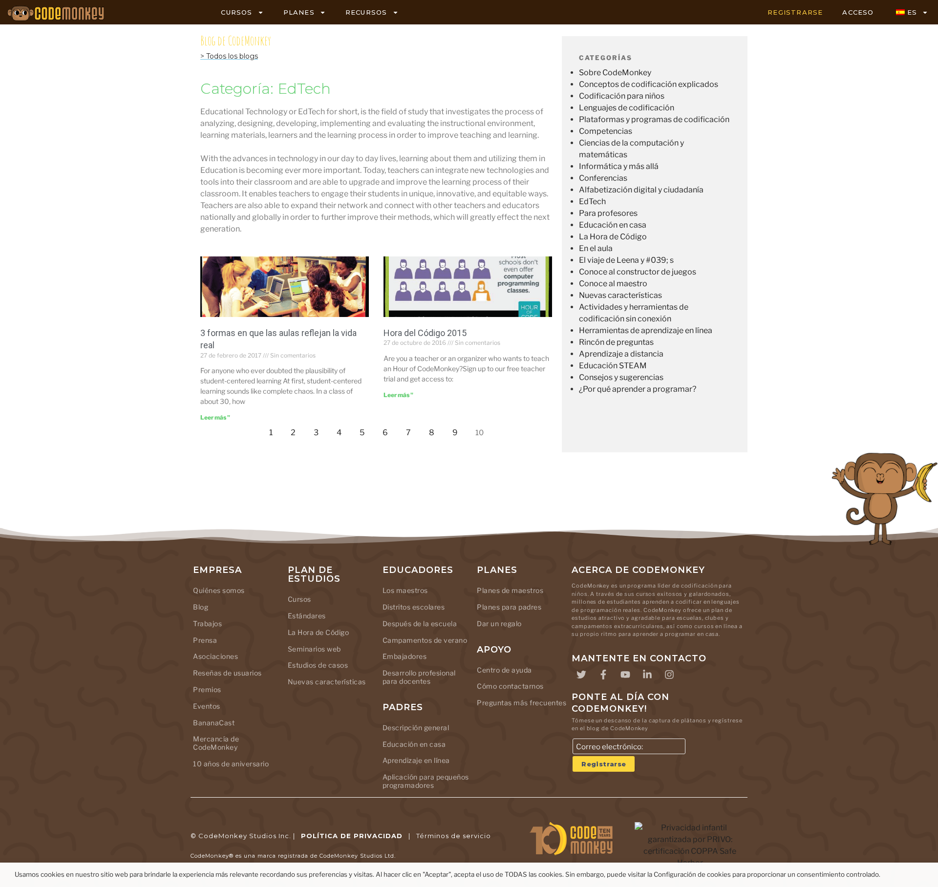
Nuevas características (620, 295)
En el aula (596, 248)
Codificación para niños (621, 96)
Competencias (605, 131)
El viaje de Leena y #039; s (626, 260)
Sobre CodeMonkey (615, 72)
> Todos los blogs (229, 56)
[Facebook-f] (603, 674)
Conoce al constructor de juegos (637, 271)
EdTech (592, 201)
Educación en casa (612, 225)
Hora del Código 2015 (425, 333)
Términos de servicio (453, 836)
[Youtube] (625, 674)
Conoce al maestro (613, 283)
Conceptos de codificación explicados (648, 84)
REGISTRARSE (795, 12)
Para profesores (608, 213)
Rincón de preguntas (616, 342)
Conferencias (603, 178)
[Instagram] (669, 674)
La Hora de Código (613, 236)
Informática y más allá (619, 166)
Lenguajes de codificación (626, 107)
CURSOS (236, 12)
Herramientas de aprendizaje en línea (645, 330)
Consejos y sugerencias (621, 377)
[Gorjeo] (581, 674)
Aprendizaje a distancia (621, 354)
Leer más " (215, 417)
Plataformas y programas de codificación (654, 119)
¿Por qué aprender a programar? (637, 389)
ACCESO (858, 12)
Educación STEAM (613, 365)
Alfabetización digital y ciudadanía (641, 189)
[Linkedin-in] (647, 674)
